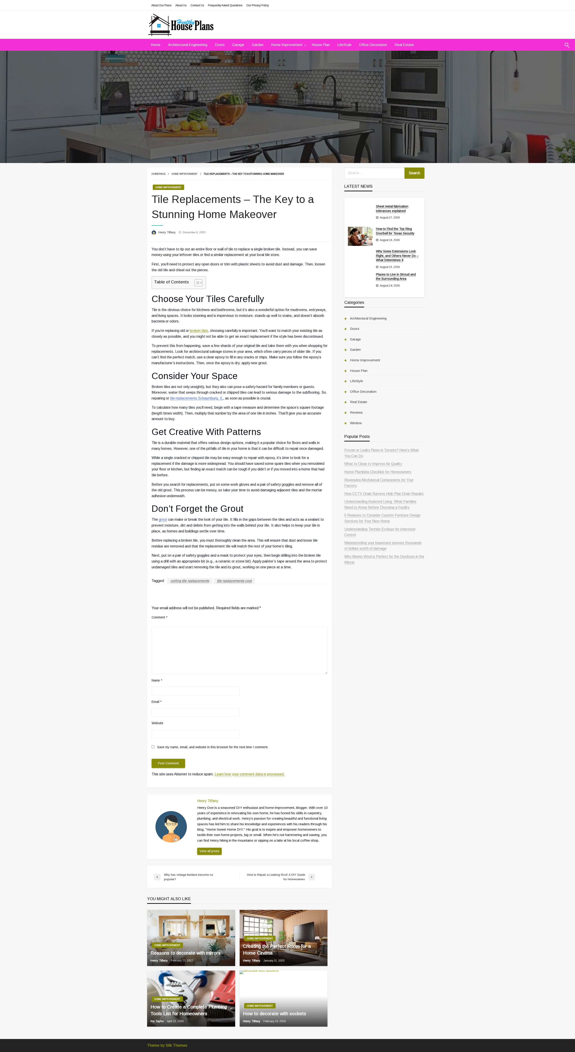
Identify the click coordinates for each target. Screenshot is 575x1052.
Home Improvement (287, 45)
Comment (159, 617)
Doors (220, 45)
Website (157, 723)
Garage (238, 45)
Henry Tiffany (167, 232)
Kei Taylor (157, 1021)
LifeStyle (344, 45)
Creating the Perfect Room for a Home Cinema (277, 949)
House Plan (321, 45)
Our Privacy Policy (257, 5)
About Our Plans (161, 5)
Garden (257, 45)
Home (155, 45)
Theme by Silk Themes (167, 1045)
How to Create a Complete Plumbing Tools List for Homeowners (188, 1010)
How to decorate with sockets (274, 1013)
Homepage (159, 173)
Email (156, 702)
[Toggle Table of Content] (196, 283)
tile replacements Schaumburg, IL (196, 398)
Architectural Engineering (187, 45)
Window (356, 423)
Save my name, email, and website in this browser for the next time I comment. (212, 747)
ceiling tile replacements (189, 581)
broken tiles (199, 331)
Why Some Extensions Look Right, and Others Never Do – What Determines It (397, 255)
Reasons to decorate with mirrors (185, 952)
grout (163, 519)
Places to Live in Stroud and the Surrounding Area (396, 277)
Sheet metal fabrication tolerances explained (392, 209)
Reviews (356, 412)
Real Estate (404, 45)
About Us (180, 5)
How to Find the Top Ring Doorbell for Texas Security (395, 231)
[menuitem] (155, 45)
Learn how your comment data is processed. (250, 774)
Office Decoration (373, 45)
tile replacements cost (234, 581)
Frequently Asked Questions (225, 5)
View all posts (209, 851)
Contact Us (197, 5)
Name (157, 680)
